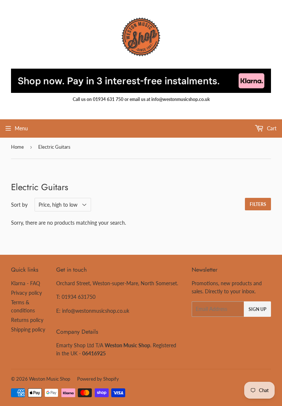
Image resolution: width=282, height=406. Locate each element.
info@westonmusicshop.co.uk (95, 311)
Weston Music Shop (49, 379)
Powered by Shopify (98, 379)
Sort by (19, 205)
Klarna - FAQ (25, 283)
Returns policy (27, 320)
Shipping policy (28, 329)
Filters (258, 204)
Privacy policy (26, 293)
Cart (270, 128)
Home (17, 147)
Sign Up (257, 309)
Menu (21, 128)
